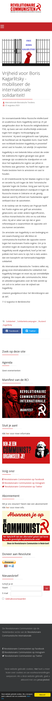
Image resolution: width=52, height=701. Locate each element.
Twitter (32, 331)
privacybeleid (43, 679)
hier (7, 507)
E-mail (5, 593)
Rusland (42, 321)
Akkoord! (42, 695)
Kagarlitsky (7, 325)
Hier (36, 668)
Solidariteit (10, 321)
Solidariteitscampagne (27, 321)
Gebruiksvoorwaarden (15, 598)
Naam (5, 587)
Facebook (13, 331)
